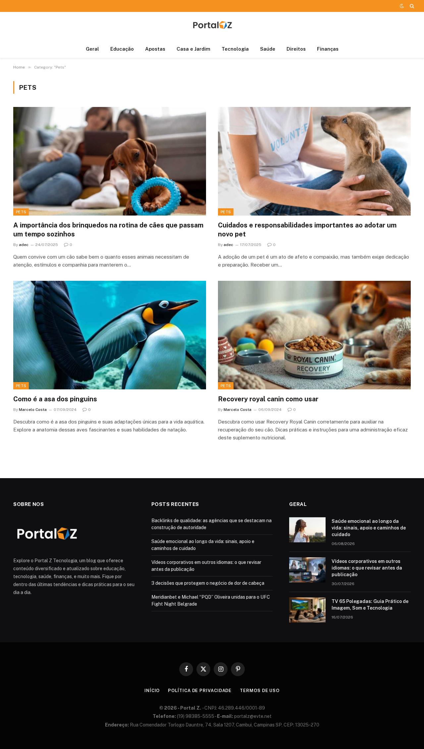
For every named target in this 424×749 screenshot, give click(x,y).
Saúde (267, 49)
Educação (122, 49)
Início (152, 690)
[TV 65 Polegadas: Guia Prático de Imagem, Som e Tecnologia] (307, 610)
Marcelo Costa (33, 409)
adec (23, 244)
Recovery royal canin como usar (268, 399)
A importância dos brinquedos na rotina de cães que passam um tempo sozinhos (108, 229)
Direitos (296, 49)
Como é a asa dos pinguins (55, 399)
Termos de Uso (260, 690)
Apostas (155, 49)
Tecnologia (235, 49)
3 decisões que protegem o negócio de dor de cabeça (207, 583)
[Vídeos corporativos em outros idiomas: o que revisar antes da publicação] (307, 569)
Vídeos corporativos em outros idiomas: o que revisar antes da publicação (367, 568)
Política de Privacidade (200, 690)
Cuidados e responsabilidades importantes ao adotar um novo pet (307, 229)
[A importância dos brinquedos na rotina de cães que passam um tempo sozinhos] (109, 161)
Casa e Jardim (193, 49)
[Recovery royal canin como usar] (314, 335)
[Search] (411, 6)
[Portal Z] (212, 26)
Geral (92, 49)
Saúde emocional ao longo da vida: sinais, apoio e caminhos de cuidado (369, 528)
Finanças (328, 49)
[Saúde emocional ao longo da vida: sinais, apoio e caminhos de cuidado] (307, 529)
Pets (21, 212)
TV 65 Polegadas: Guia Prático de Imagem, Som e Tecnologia (370, 605)
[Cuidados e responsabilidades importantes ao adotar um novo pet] (314, 161)
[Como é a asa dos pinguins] (109, 335)
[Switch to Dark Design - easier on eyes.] (401, 6)
